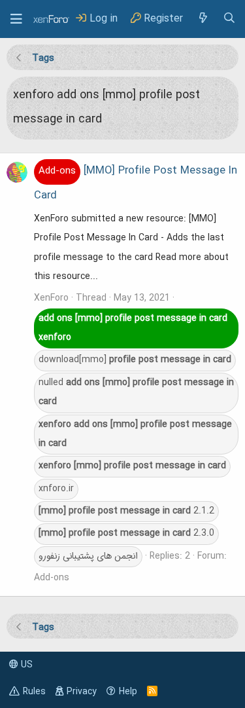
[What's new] (202, 18)
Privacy (82, 691)
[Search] (229, 18)
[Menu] (16, 19)
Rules (34, 691)
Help (128, 691)
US (25, 665)
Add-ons (51, 577)
